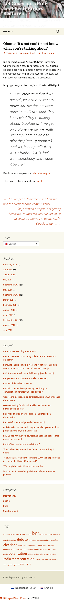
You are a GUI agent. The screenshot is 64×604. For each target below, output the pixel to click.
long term (19, 549)
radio (7, 558)
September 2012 (11, 320)
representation (22, 558)
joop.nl (13, 549)
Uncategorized (10, 510)
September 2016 (11, 284)
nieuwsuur (44, 549)
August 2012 (9, 325)
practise (53, 554)
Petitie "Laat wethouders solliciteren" (21, 444)
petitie (6, 500)
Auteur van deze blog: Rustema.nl (19, 351)
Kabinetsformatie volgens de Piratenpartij (24, 422)
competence (55, 534)
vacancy (6, 565)
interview (6, 549)
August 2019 (9, 274)
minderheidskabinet (31, 549)
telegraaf (48, 559)
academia (6, 534)
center (42, 534)
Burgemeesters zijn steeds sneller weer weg (25, 378)
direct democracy (36, 540)
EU (19, 545)
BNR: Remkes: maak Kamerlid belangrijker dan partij (28, 373)
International (29, 53)
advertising (15, 534)
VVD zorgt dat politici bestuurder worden (23, 466)
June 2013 (8, 314)
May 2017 (7, 279)
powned (47, 554)
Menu (6, 31)
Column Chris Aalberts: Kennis (17, 383)
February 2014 (10, 304)
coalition (48, 534)
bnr (35, 533)
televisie (55, 559)
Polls (5, 505)
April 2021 (8, 269)
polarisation (18, 553)
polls (41, 554)
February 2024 (10, 264)
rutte (37, 559)
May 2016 (7, 289)
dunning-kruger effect (50, 540)
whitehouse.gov (41, 173)
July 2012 (7, 330)
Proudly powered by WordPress (19, 577)
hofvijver (51, 545)
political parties (33, 554)
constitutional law (10, 540)
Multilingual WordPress (13, 598)
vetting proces (14, 565)
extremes (43, 545)
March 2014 (8, 299)
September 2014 (11, 294)
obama (44, 53)
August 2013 (9, 309)
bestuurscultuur (26, 534)
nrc (49, 549)
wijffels (25, 564)
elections (10, 544)
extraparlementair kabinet (30, 545)
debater (23, 539)
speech (52, 53)
